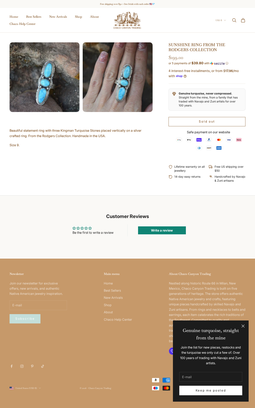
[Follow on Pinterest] (32, 366)
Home (14, 17)
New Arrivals (58, 17)
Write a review (162, 230)
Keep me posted (211, 390)
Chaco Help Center (22, 24)
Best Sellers (33, 17)
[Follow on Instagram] (22, 366)
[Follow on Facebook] (12, 366)
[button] (207, 63)
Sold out (207, 121)
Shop (78, 17)
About (94, 17)
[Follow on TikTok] (43, 366)
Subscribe (25, 318)
